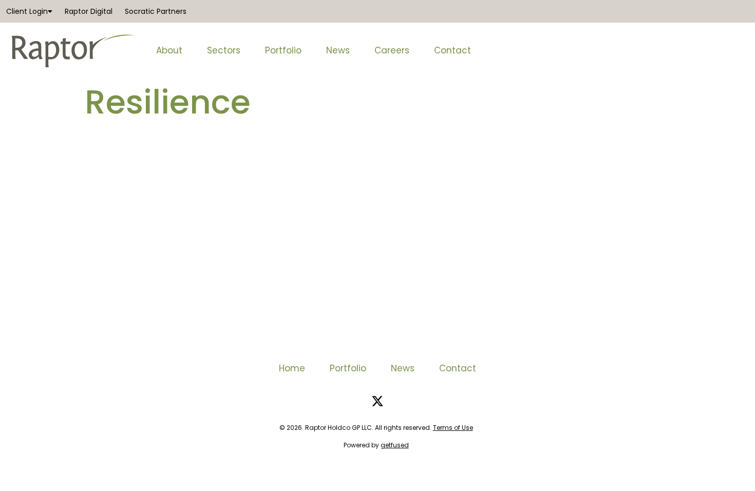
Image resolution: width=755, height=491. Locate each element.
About (169, 50)
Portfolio (283, 50)
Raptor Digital (88, 11)
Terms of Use (453, 427)
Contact (452, 50)
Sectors (223, 50)
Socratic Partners (155, 11)
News (338, 50)
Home (292, 368)
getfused (395, 445)
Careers (391, 50)
